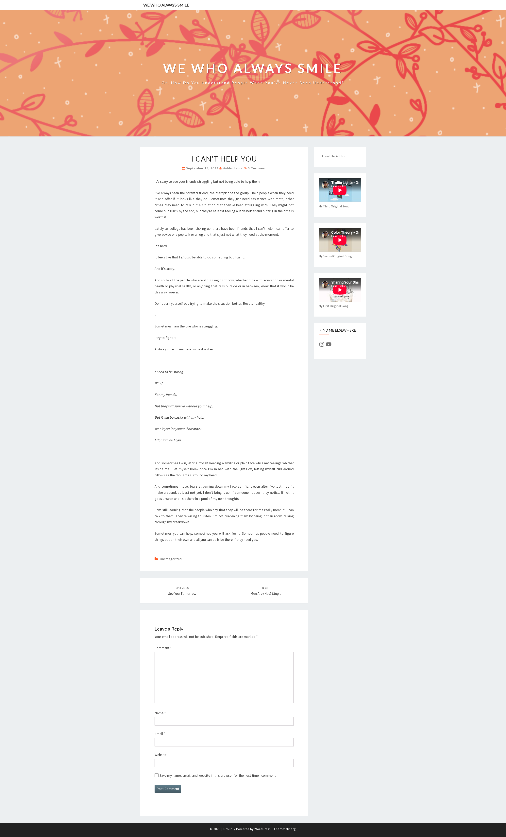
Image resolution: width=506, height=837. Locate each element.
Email (160, 733)
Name (160, 713)
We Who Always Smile (166, 5)
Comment (163, 648)
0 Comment (257, 168)
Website (160, 754)
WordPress (262, 829)
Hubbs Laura (233, 168)
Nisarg (291, 829)
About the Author (334, 156)
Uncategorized (171, 559)
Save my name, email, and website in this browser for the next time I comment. (218, 775)
